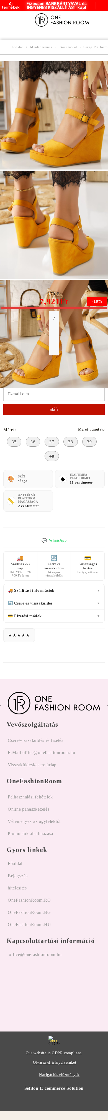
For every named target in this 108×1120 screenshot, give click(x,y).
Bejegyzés (17, 875)
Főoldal (17, 47)
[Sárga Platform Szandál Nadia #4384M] (54, 168)
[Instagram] (25, 990)
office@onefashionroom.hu (35, 954)
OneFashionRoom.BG (29, 912)
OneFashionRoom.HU (29, 924)
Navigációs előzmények (59, 1075)
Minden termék (41, 47)
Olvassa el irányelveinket (54, 1062)
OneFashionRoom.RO (29, 900)
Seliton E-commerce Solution (54, 1088)
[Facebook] (11, 990)
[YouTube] (40, 990)
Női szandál (68, 47)
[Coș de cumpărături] (102, 20)
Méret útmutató (91, 429)
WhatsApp (54, 540)
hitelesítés (17, 888)
